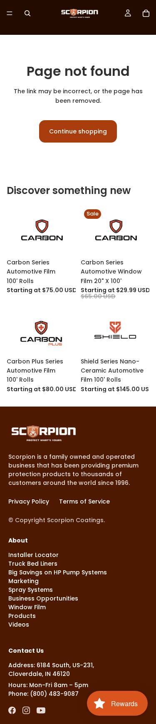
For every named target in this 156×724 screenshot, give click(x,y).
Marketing (23, 581)
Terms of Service (84, 501)
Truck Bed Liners (32, 563)
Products (22, 616)
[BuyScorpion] (43, 433)
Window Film (27, 607)
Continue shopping (78, 131)
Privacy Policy (28, 501)
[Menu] (9, 13)
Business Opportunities (43, 598)
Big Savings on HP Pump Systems (57, 572)
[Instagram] (26, 710)
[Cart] (146, 13)
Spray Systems (30, 590)
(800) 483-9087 (54, 694)
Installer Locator (33, 555)
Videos (18, 624)
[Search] (27, 13)
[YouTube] (41, 710)
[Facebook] (12, 710)
